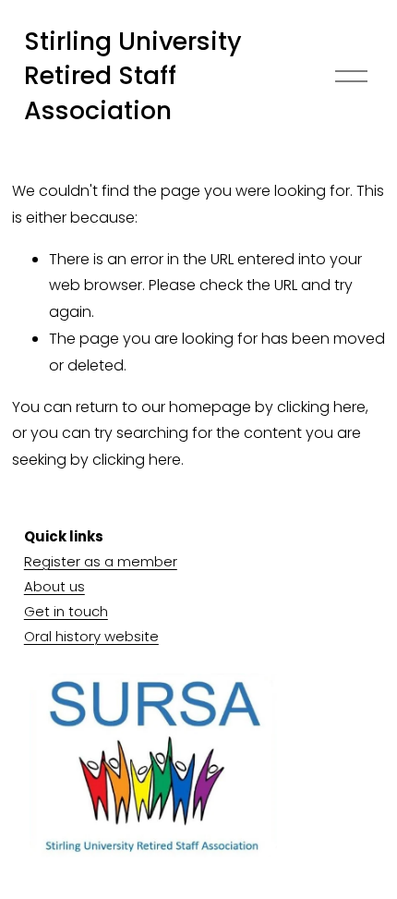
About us (54, 586)
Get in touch (66, 611)
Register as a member (100, 561)
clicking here (321, 407)
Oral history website (91, 636)
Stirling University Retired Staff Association (133, 76)
